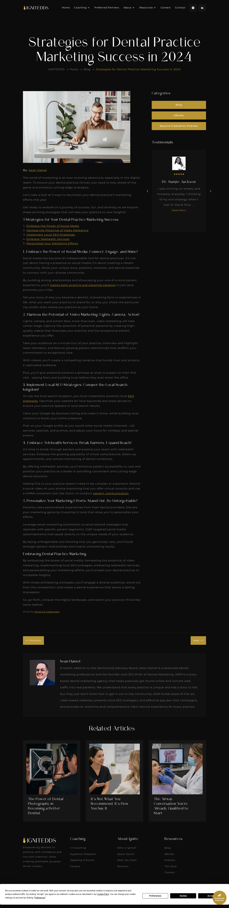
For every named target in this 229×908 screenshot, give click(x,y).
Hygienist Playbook (83, 854)
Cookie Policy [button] (103, 894)
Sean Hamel (38, 170)
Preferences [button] (40, 898)
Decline (183, 896)
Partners (123, 866)
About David (125, 854)
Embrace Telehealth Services (48, 239)
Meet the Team (127, 860)
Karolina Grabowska (47, 611)
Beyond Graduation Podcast (179, 125)
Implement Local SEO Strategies (50, 234)
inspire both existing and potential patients (83, 285)
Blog (179, 104)
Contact (169, 872)
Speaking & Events (82, 860)
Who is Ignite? (126, 847)
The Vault (170, 866)
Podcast (169, 860)
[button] (210, 191)
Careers (75, 866)
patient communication (111, 493)
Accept (211, 896)
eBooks (179, 115)
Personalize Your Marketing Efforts (52, 243)
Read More (179, 210)
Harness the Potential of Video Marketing (57, 230)
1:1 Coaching (78, 847)
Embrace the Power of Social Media (52, 226)
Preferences (155, 896)
